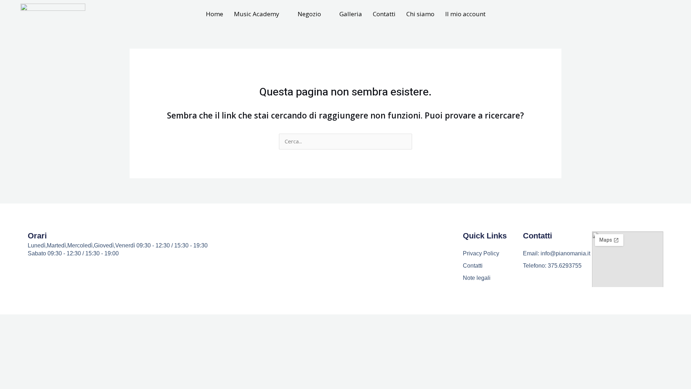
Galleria (350, 14)
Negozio (309, 14)
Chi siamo (420, 14)
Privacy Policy (481, 253)
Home (214, 14)
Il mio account (465, 14)
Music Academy (256, 14)
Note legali (477, 278)
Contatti (384, 14)
